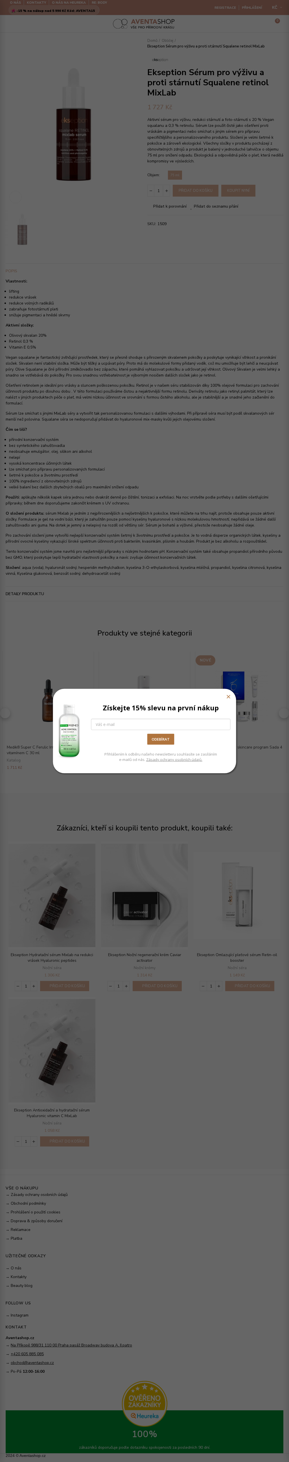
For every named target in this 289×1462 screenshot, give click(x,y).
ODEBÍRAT (161, 739)
